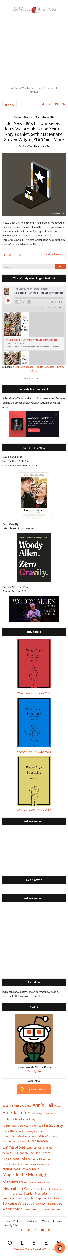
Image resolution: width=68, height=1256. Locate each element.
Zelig (57, 1209)
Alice (29, 1106)
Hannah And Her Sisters (33, 1153)
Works (46, 1220)
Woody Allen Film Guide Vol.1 (34, 692)
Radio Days (55, 1188)
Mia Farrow (44, 1182)
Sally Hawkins (8, 1194)
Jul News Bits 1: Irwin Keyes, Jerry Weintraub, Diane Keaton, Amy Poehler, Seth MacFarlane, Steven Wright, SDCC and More (34, 131)
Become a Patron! (34, 377)
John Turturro (30, 1164)
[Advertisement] (34, 50)
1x (23, 302)
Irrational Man (16, 1158)
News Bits (48, 117)
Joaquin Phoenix (12, 1164)
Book (7, 1220)
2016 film (7, 1105)
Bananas (58, 1106)
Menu (10, 104)
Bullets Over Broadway (18, 1119)
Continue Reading (53, 254)
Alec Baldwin (20, 1106)
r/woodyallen (34, 1071)
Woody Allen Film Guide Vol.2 (34, 751)
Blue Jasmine (16, 1112)
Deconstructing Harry (14, 1141)
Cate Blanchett (12, 1131)
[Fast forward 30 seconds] (31, 302)
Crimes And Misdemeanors (19, 1136)
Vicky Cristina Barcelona (49, 1203)
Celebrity (29, 1131)
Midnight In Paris (17, 1188)
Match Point (30, 1182)
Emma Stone (13, 1146)
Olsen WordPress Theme (26, 1249)
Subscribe (44, 307)
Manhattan (12, 1181)
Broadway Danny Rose (43, 1113)
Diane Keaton (38, 1141)
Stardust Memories (35, 1193)
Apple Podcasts (24, 366)
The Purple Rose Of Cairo (45, 1198)
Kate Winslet (43, 1164)
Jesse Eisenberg (41, 1159)
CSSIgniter (49, 1249)
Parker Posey (41, 1188)
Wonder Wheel (12, 1209)
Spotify (60, 366)
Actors (17, 117)
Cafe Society (50, 1125)
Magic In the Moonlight (25, 1174)
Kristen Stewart (11, 1168)
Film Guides (32, 1220)
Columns (58, 1220)
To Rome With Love (18, 1203)
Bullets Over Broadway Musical (19, 1125)
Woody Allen (11, 1225)
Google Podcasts (44, 366)
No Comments (41, 145)
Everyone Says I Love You (39, 1147)
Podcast (18, 1220)
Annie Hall (43, 1105)
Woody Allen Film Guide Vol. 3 (34, 810)
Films (38, 117)
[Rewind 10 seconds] (17, 302)
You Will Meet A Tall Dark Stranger (39, 1209)
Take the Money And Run (15, 1198)
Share (59, 307)
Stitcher (34, 371)
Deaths (28, 117)
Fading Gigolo (9, 1153)
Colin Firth (40, 1131)
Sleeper (19, 1194)
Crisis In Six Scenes (47, 1136)
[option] (34, 331)
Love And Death (30, 1169)
